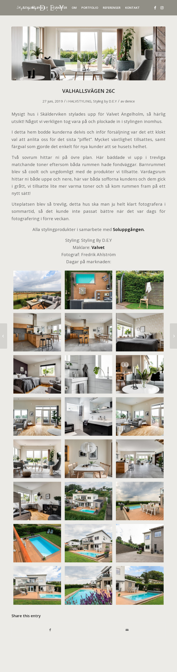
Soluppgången (128, 229)
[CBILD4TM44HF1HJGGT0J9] (88, 290)
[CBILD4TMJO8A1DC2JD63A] (37, 585)
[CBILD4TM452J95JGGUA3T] (88, 501)
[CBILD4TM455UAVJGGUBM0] (88, 459)
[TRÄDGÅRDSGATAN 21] (173, 336)
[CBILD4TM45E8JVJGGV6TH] (88, 332)
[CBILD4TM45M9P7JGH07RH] (37, 416)
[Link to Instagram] (162, 7)
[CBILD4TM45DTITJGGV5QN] (37, 332)
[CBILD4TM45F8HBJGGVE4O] (37, 374)
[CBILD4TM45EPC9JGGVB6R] (37, 290)
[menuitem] (35, 7)
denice (130, 101)
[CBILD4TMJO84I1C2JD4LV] (88, 585)
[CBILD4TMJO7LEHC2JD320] (88, 543)
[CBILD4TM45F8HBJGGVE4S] (37, 543)
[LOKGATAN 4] (3, 336)
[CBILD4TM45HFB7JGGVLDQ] (139, 501)
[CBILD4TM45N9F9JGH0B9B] (88, 53)
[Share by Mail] (127, 630)
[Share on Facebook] (50, 630)
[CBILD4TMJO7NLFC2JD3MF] (139, 543)
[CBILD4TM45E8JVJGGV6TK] (139, 332)
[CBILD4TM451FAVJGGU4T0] (88, 416)
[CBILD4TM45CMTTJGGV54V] (139, 290)
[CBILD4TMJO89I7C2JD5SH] (139, 585)
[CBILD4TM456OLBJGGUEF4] (37, 501)
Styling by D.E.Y (105, 101)
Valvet (98, 247)
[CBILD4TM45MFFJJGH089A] (139, 416)
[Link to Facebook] (155, 7)
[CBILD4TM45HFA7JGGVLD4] (88, 374)
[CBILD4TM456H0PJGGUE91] (139, 459)
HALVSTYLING (79, 101)
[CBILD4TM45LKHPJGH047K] (139, 374)
